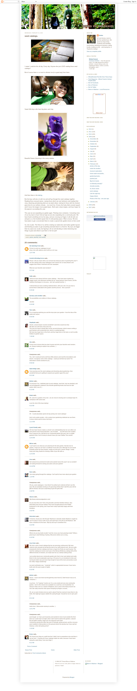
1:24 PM (31, 477)
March (92, 161)
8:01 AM (31, 598)
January (92, 201)
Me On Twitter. (92, 87)
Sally (30, 276)
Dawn (31, 395)
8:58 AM (31, 363)
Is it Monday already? (96, 183)
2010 (90, 134)
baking (40, 195)
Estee (31, 634)
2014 (90, 129)
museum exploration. (96, 171)
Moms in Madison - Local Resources (98, 89)
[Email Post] (45, 235)
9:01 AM (31, 375)
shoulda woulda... (95, 186)
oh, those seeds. (94, 188)
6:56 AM (31, 316)
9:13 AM (31, 389)
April (91, 159)
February (93, 164)
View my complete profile (94, 51)
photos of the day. (95, 166)
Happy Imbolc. (94, 196)
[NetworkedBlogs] (99, 216)
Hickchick (32, 516)
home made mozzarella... (97, 173)
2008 (90, 205)
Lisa (30, 459)
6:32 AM (31, 569)
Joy (30, 342)
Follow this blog (99, 219)
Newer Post (28, 650)
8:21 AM (31, 642)
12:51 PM (32, 608)
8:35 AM (31, 348)
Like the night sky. (95, 193)
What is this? (99, 113)
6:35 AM (31, 290)
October (92, 144)
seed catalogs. (94, 191)
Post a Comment (32, 646)
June (91, 154)
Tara (30, 310)
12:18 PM (32, 466)
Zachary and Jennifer (35, 295)
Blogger (72, 677)
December (93, 139)
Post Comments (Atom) (39, 653)
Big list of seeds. (94, 181)
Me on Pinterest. (93, 85)
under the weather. (95, 168)
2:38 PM (31, 491)
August (92, 149)
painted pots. (93, 178)
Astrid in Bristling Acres (36, 258)
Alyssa (31, 497)
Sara (30, 472)
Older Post (77, 650)
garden (31, 237)
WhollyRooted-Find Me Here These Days (100, 77)
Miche (31, 443)
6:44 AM (31, 304)
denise (31, 381)
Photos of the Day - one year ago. (99, 198)
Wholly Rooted (93, 59)
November (93, 141)
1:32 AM (31, 628)
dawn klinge (33, 368)
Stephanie (32, 322)
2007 (90, 207)
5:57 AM (31, 270)
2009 (90, 136)
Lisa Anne (32, 543)
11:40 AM (32, 437)
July (91, 151)
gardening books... (95, 176)
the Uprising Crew (34, 246)
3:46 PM (31, 510)
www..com (99, 94)
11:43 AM (32, 454)
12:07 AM (32, 252)
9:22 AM (31, 405)
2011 (90, 131)
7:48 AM (31, 336)
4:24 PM (31, 525)
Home (53, 650)
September (93, 146)
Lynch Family (33, 427)
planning (36, 237)
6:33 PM (31, 537)
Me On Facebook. (93, 83)
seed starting (42, 237)
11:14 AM (32, 421)
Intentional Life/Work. (94, 60)
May (91, 156)
